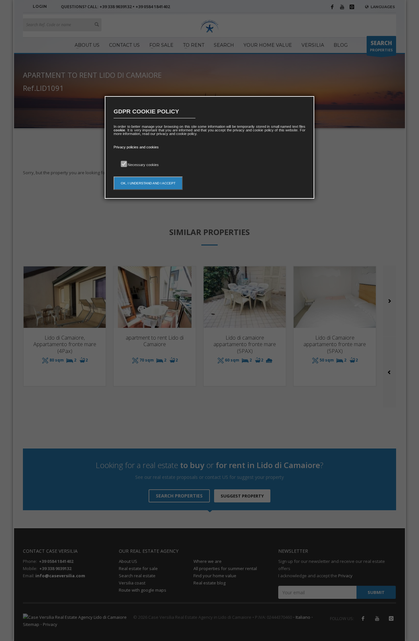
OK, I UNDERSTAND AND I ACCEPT (148, 183)
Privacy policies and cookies (136, 147)
